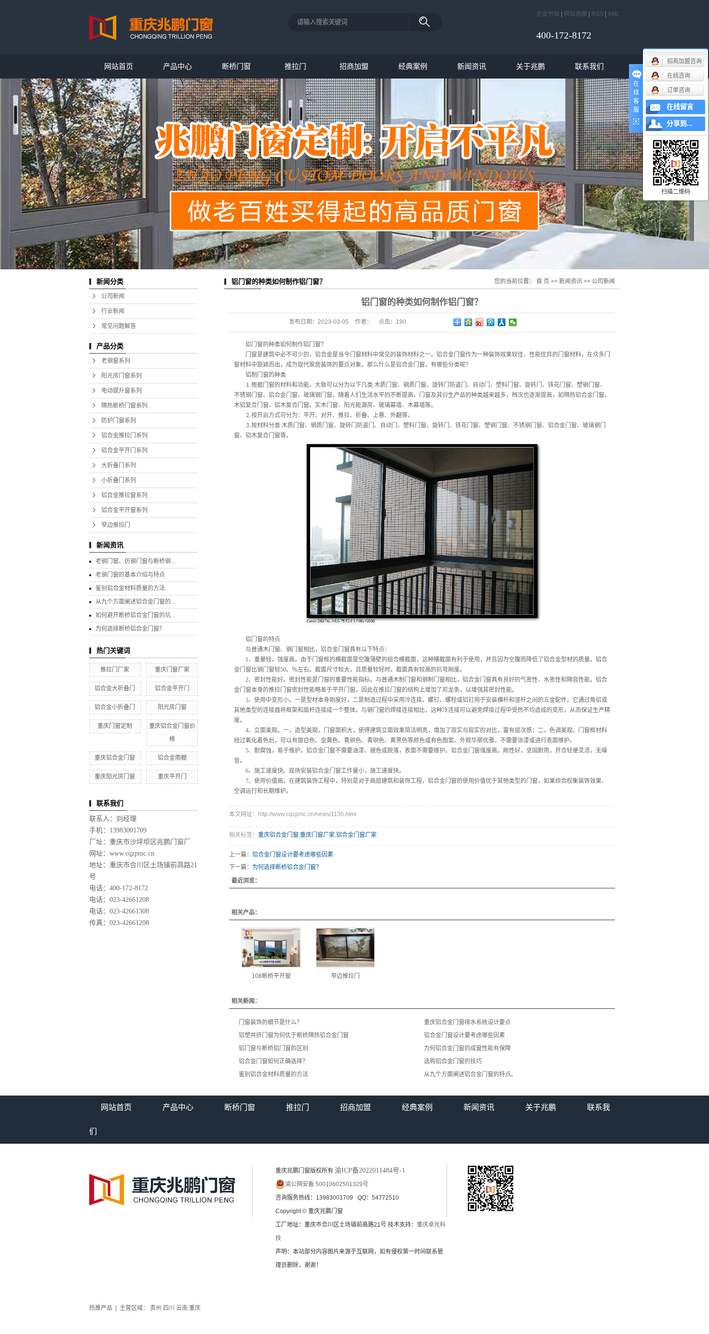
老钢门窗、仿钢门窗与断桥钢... (135, 561)
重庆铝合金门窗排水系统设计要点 (467, 1022)
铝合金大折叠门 (115, 688)
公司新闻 (112, 296)
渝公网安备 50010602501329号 (326, 1184)
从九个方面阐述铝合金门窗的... (135, 601)
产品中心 (177, 66)
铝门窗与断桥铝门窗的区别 (273, 1048)
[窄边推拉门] (345, 947)
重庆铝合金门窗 (115, 757)
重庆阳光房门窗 (115, 776)
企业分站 (547, 14)
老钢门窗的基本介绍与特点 (130, 574)
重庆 (195, 1308)
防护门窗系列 (118, 420)
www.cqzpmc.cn (131, 853)
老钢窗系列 (115, 360)
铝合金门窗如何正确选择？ (273, 1061)
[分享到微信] (513, 322)
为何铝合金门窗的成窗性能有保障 (467, 1048)
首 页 (542, 281)
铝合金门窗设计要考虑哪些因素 (292, 854)
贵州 (156, 1308)
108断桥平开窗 (271, 976)
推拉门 (295, 66)
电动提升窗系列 (121, 390)
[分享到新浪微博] (480, 322)
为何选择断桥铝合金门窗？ (130, 628)
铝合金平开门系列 (124, 450)
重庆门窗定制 (114, 726)
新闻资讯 (471, 66)
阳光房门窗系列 (121, 375)
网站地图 (575, 14)
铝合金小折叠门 (115, 707)
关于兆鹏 (530, 66)
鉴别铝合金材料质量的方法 (130, 588)
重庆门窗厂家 (172, 669)
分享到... (680, 123)
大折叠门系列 (118, 465)
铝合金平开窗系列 (124, 510)
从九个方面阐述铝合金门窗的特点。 (470, 1074)
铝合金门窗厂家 (356, 835)
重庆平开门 (172, 776)
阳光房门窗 (172, 707)
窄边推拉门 (115, 525)
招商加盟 (354, 66)
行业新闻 (112, 311)
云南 (182, 1308)
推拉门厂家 (114, 669)
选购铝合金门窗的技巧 (453, 1061)
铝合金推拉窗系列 (124, 495)
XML (614, 14)
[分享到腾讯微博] (491, 322)
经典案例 (412, 66)
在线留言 (680, 106)
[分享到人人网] (502, 322)
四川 (169, 1308)
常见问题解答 (118, 326)
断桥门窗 (236, 66)
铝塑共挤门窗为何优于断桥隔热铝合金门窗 (294, 1035)
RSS (597, 14)
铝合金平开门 (172, 688)
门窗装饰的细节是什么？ (270, 1022)
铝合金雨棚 (172, 757)
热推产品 (100, 1308)
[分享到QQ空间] (468, 322)
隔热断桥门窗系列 (124, 405)
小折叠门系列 (118, 480)
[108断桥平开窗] (271, 947)
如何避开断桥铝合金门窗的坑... (135, 615)
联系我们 (589, 66)
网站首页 (118, 66)
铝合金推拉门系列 (124, 435)
